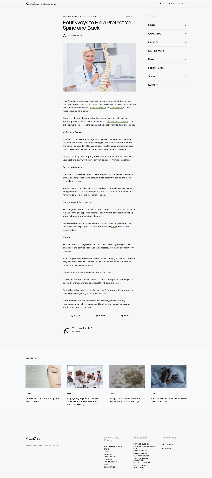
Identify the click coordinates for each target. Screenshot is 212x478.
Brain (106, 452)
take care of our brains (117, 121)
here (113, 226)
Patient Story (110, 457)
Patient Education (142, 463)
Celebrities (109, 467)
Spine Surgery (140, 451)
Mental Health (111, 462)
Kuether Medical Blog (114, 446)
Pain (106, 464)
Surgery (108, 459)
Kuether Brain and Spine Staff (144, 447)
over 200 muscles (98, 107)
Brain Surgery (140, 453)
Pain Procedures (141, 456)
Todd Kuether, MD (74, 35)
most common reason (88, 104)
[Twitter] (160, 4)
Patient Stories (140, 465)
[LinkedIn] (164, 4)
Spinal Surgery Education (140, 459)
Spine (74, 16)
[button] (170, 3)
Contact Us (139, 468)
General (67, 16)
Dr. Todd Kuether (141, 444)
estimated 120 (116, 107)
